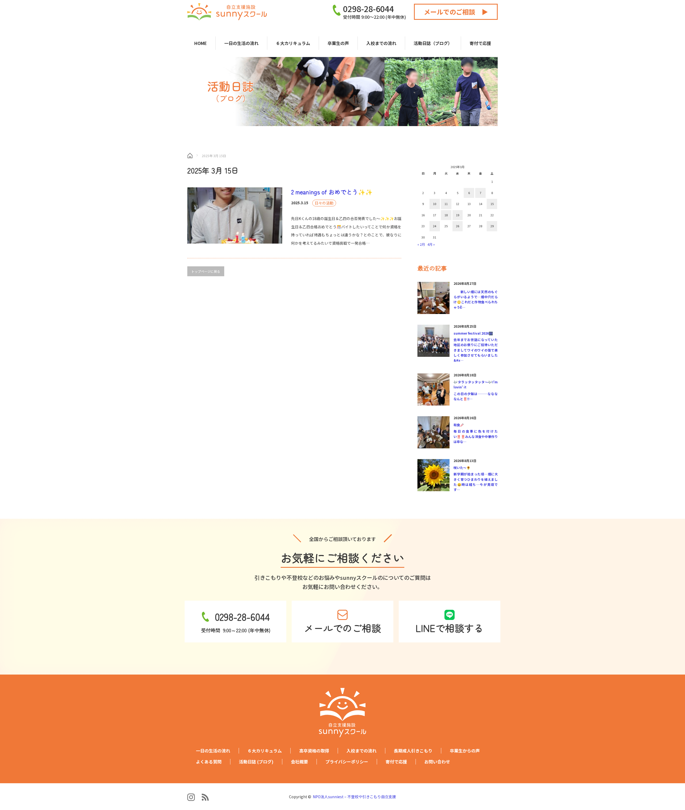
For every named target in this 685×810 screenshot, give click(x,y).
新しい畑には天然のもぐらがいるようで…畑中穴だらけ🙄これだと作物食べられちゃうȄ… (476, 299)
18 (446, 215)
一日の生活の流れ (241, 43)
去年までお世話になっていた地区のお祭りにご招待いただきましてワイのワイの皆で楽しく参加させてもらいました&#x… (476, 349)
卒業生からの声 (465, 751)
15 (492, 204)
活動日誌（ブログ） (433, 43)
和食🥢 (459, 424)
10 (434, 204)
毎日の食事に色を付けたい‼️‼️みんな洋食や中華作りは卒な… (476, 436)
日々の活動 (324, 203)
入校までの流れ (381, 43)
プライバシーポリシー (346, 761)
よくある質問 (209, 761)
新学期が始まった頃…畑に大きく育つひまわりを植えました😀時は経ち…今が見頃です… (476, 482)
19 (457, 215)
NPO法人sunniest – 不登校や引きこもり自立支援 (354, 796)
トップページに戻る (205, 271)
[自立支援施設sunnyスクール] (227, 11)
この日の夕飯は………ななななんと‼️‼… (476, 396)
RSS (205, 797)
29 (492, 226)
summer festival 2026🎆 (473, 333)
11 (446, 204)
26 (457, 226)
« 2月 (421, 244)
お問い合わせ (437, 761)
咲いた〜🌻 (462, 467)
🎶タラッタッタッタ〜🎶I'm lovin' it (476, 384)
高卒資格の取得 (314, 751)
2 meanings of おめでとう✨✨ (331, 191)
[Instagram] (191, 797)
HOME (200, 43)
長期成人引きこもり (413, 751)
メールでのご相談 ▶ (456, 11)
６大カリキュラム (293, 43)
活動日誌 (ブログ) (256, 761)
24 (434, 226)
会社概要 (299, 761)
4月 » (431, 244)
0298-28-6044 (368, 8)
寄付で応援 (480, 43)
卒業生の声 (338, 43)
